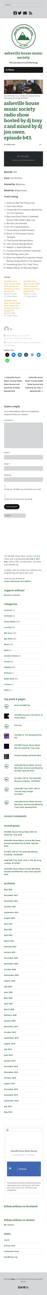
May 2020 (8, 998)
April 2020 (8, 1003)
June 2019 (8, 1055)
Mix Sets (8, 633)
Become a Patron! (12, 595)
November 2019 (11, 1026)
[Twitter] (19, 13)
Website (7, 475)
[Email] (25, 13)
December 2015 (11, 1089)
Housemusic (36, 342)
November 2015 (11, 1095)
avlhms (10, 342)
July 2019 (8, 1049)
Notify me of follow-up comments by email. (22, 489)
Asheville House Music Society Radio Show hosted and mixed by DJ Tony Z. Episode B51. (12, 305)
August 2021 (9, 918)
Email (7, 464)
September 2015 (11, 1101)
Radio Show (27, 338)
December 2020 (11, 958)
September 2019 (11, 1038)
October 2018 (10, 1078)
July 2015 (8, 1106)
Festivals (8, 616)
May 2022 (8, 889)
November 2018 (11, 1072)
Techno (7, 684)
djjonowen (18, 342)
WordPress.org (10, 1257)
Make (13, 1279)
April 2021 (8, 935)
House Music (11, 335)
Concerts (8, 610)
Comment (9, 420)
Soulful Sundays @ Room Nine (27, 755)
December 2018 (11, 1066)
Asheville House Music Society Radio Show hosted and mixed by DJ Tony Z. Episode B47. (12, 286)
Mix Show (8, 639)
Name (7, 452)
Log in (7, 1240)
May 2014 (8, 1112)
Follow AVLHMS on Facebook (21, 1206)
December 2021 (11, 895)
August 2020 (9, 981)
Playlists (18, 338)
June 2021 (8, 924)
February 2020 (10, 1015)
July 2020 (8, 986)
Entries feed (9, 1245)
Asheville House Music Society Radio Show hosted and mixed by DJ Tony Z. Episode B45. (32, 286)
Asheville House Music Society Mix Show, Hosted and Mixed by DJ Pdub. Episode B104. (28, 768)
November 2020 (11, 963)
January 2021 (9, 952)
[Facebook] (15, 13)
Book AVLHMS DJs (22, 705)
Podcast (7, 673)
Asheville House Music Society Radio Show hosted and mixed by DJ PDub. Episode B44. (13, 384)
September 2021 (11, 912)
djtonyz (26, 342)
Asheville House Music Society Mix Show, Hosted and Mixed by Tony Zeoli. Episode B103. (28, 804)
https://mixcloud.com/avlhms (17, 581)
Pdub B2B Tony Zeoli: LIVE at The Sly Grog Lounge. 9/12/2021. (27, 791)
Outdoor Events (11, 656)
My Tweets (9, 1225)
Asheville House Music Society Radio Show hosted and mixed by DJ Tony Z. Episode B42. (34, 384)
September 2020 (11, 975)
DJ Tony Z (31, 559)
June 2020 (8, 992)
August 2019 (9, 1043)
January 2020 (9, 1021)
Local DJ (21, 335)
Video (6, 690)
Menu (11, 70)
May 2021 (8, 929)
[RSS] (31, 13)
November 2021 (11, 901)
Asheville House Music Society (23, 55)
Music (11, 338)
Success (18, 725)
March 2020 (9, 1009)
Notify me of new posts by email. (18, 499)
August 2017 (9, 1083)
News (6, 650)
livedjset (12, 345)
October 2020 (10, 969)
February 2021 (10, 946)
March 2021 (9, 941)
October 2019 (10, 1032)
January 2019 (9, 1061)
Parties (7, 661)
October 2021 (10, 906)
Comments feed (11, 1251)
